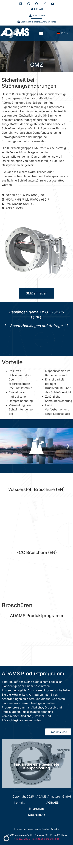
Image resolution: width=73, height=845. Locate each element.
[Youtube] (52, 3)
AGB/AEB (52, 802)
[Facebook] (36, 3)
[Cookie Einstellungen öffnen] (6, 840)
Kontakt (19, 802)
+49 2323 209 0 (22, 839)
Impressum (36, 808)
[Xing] (44, 3)
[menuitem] (63, 33)
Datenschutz (36, 814)
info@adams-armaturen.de (45, 839)
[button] (41, 33)
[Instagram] (28, 3)
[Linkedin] (20, 3)
